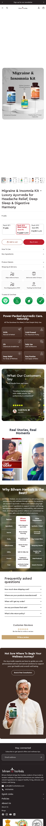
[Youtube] (10, 814)
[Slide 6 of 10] (31, 180)
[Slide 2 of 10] (9, 180)
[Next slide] (43, 2)
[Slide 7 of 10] (37, 180)
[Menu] (2, 7)
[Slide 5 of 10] (25, 180)
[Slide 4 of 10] (20, 180)
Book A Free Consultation (23, 672)
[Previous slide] (2, 2)
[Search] (7, 8)
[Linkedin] (14, 814)
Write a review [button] (23, 637)
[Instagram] (6, 814)
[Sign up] (41, 757)
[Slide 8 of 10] (42, 180)
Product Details (7, 262)
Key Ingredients (7, 254)
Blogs (4, 810)
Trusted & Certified (9, 295)
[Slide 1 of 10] (3, 180)
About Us (5, 807)
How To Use (6, 249)
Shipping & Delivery (9, 267)
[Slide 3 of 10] (14, 180)
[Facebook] (3, 814)
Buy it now (34, 242)
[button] (41, 459)
